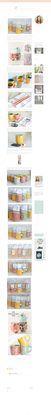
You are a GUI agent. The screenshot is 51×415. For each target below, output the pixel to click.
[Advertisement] (40, 32)
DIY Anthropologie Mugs (23, 359)
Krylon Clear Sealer (19, 152)
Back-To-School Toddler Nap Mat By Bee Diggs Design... (39, 225)
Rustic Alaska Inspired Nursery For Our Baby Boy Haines (39, 94)
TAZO (13, 223)
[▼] (35, 218)
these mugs (8, 40)
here (23, 39)
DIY (18, 359)
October (37, 216)
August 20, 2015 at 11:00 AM (19, 373)
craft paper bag (29, 242)
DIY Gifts (29, 359)
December (37, 214)
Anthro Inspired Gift (14, 359)
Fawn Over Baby (13, 373)
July (36, 226)
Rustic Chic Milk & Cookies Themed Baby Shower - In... (39, 222)
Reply (9, 370)
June (36, 227)
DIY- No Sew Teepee (39, 73)
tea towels (13, 90)
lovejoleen (10, 368)
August (36, 218)
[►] (35, 214)
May (36, 228)
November (37, 215)
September (37, 217)
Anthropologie (15, 35)
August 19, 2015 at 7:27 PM (15, 368)
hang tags (22, 242)
